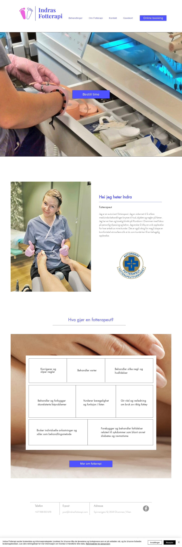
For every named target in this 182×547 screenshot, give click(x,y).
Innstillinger (155, 542)
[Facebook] (146, 508)
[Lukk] (178, 542)
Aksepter (169, 542)
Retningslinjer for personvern (98, 543)
